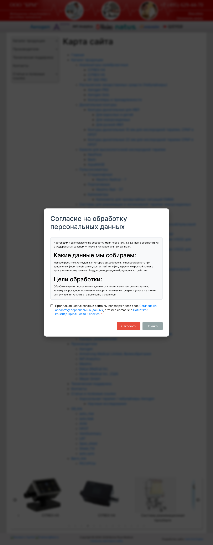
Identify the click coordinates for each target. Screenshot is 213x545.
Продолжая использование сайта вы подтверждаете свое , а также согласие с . (106, 310)
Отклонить (128, 326)
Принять (153, 326)
